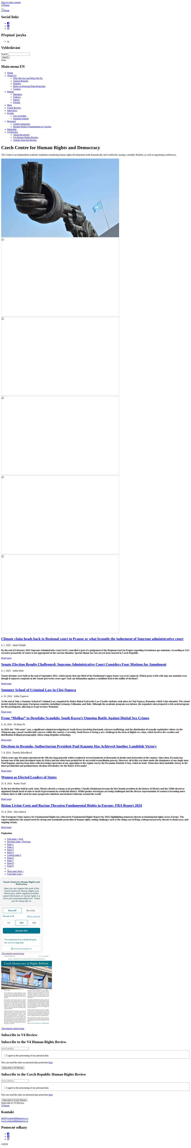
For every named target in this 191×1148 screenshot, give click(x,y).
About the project (21, 134)
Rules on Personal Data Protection (29, 86)
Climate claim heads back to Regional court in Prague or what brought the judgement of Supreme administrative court (92, 639)
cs (8, 41)
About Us (11, 75)
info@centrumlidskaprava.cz (14, 1118)
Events (10, 113)
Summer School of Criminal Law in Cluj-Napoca (38, 690)
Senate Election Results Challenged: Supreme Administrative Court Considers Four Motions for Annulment (83, 664)
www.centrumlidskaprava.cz (14, 1121)
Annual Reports (20, 81)
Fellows (17, 97)
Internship (12, 129)
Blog (9, 105)
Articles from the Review (25, 140)
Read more (6, 658)
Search (4, 54)
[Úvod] (5, 1105)
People (10, 91)
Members (17, 94)
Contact (16, 89)
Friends (16, 102)
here (51, 1062)
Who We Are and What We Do (28, 78)
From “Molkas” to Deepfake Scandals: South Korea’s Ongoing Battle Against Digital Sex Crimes (75, 718)
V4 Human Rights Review (25, 137)
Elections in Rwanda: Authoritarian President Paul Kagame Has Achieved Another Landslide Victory (79, 746)
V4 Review (12, 132)
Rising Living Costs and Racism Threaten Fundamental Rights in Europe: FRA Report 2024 (71, 805)
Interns (16, 99)
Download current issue (12, 953)
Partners (17, 83)
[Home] (5, 5)
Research (11, 121)
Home (10, 73)
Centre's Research (21, 124)
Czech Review (14, 108)
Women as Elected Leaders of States (29, 777)
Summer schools (21, 118)
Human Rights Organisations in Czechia (32, 126)
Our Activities (19, 116)
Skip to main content (11, 2)
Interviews (12, 110)
